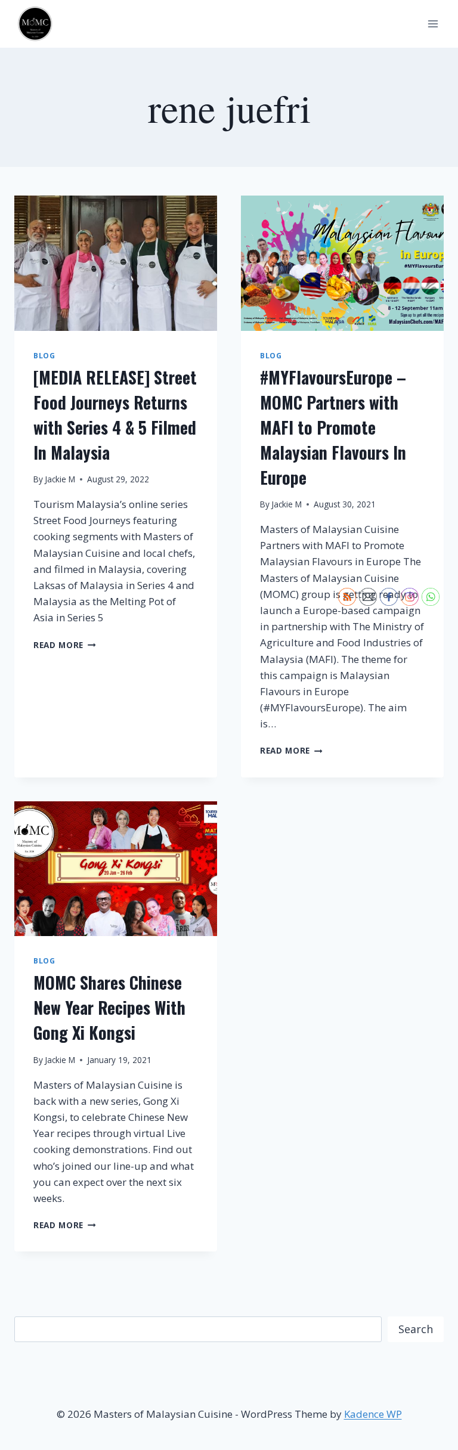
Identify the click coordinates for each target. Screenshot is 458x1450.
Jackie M (60, 479)
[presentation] (115, 263)
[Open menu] (433, 23)
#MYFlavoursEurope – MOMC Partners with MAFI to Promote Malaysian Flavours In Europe (333, 427)
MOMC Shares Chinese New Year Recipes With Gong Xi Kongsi (109, 1007)
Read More (64, 644)
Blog (44, 355)
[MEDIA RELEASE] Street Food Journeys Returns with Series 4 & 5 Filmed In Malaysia (115, 414)
